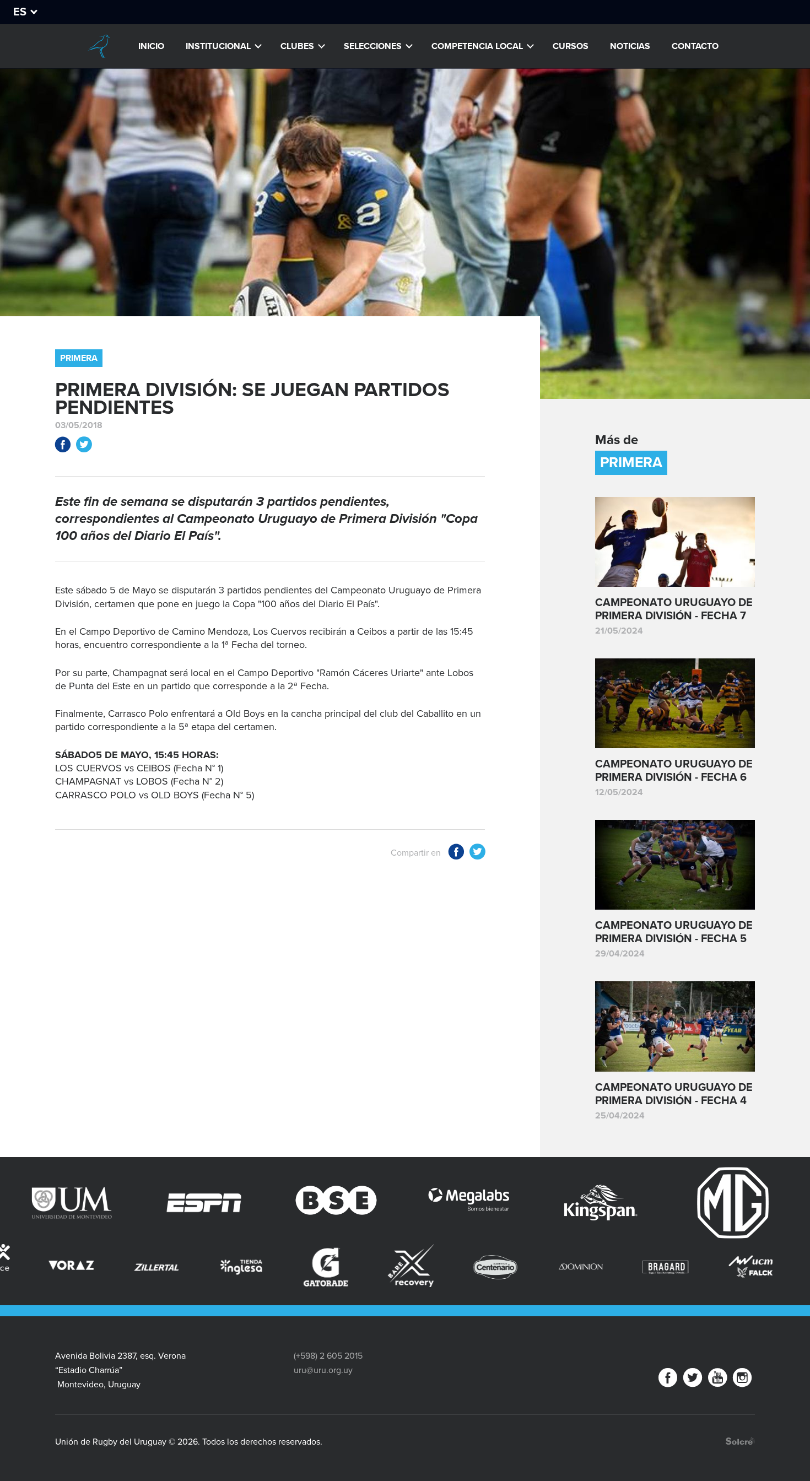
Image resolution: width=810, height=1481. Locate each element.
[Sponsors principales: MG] (638, 1202)
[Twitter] (693, 1380)
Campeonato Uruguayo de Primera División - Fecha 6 (674, 771)
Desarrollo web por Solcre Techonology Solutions (740, 1441)
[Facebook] (668, 1380)
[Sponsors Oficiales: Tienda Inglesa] (130, 1267)
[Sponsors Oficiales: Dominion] (470, 1267)
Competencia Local (477, 46)
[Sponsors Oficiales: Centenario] (385, 1267)
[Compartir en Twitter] (83, 446)
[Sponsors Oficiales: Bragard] (555, 1267)
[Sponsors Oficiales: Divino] (724, 1267)
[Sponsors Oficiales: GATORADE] (215, 1267)
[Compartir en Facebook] (63, 446)
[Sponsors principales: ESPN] (109, 1202)
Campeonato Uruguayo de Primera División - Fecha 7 (674, 609)
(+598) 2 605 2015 (328, 1355)
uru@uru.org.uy (323, 1370)
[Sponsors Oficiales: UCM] (640, 1267)
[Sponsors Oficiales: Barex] (300, 1266)
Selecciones (373, 46)
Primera (79, 358)
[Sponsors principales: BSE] (241, 1202)
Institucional (218, 46)
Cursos (570, 46)
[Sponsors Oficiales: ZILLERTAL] (46, 1267)
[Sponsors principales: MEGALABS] (373, 1202)
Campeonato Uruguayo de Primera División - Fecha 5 (674, 932)
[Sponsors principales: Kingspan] (506, 1202)
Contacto (695, 46)
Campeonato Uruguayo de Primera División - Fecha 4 (674, 1094)
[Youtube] (717, 1380)
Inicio (151, 46)
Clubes (297, 46)
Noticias (630, 46)
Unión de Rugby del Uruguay (98, 46)
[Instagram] (742, 1380)
